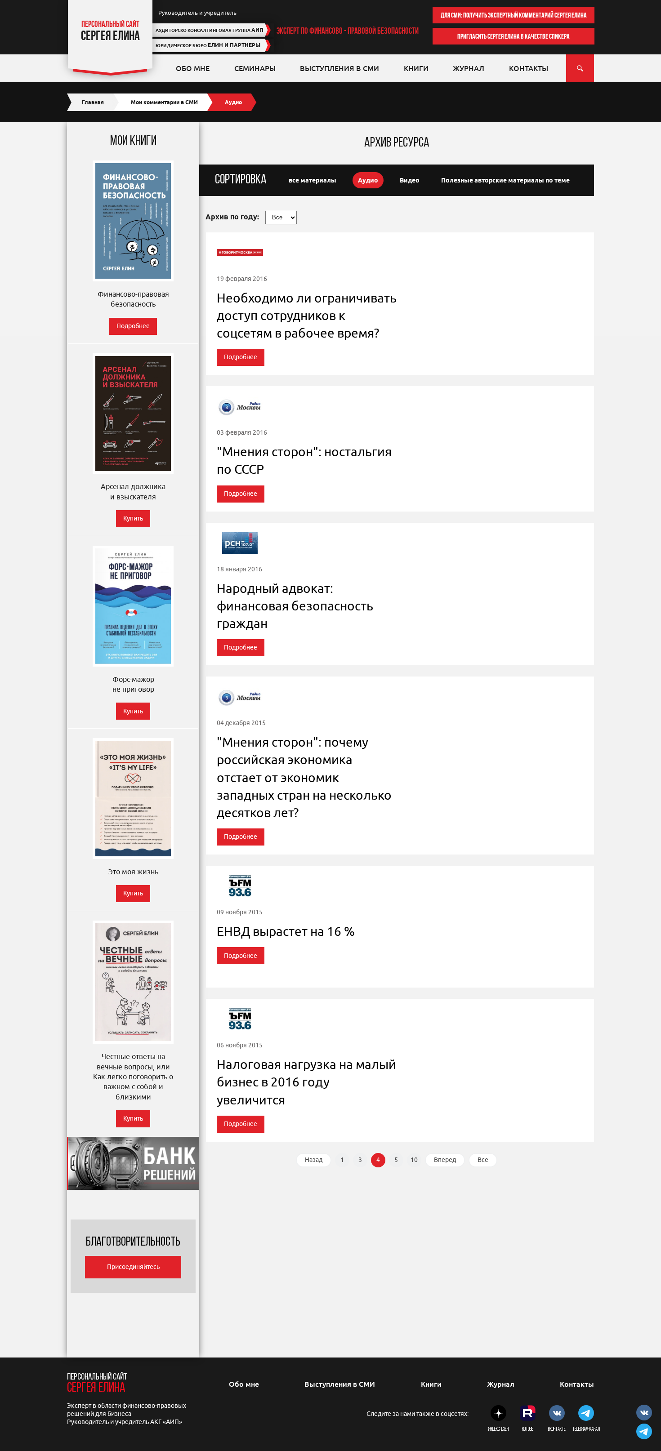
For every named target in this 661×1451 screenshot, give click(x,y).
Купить (133, 518)
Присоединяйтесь (133, 1267)
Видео (410, 180)
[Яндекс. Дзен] (498, 1414)
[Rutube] (528, 1414)
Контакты (528, 68)
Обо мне (193, 68)
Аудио (368, 180)
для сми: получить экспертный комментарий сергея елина (514, 15)
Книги (416, 68)
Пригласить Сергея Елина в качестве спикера (513, 36)
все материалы (312, 180)
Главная (93, 102)
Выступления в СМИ (339, 68)
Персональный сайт (97, 1384)
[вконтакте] (557, 1414)
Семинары (255, 68)
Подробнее (133, 326)
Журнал (468, 68)
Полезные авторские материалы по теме (505, 180)
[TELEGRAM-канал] (586, 1414)
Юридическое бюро (208, 45)
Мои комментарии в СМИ (164, 102)
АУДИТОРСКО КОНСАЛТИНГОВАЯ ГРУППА (210, 30)
